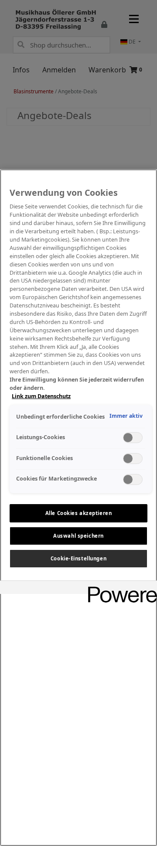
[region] (78, 507)
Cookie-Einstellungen (78, 558)
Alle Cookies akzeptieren (78, 513)
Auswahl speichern (78, 535)
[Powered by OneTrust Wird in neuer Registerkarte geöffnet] (119, 588)
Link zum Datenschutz (41, 396)
